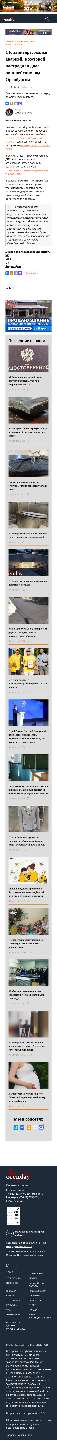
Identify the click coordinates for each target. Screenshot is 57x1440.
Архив (9, 1272)
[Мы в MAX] (41, 1127)
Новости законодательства (38, 1316)
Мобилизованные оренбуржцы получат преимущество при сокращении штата (25, 380)
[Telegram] (16, 103)
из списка (28, 1427)
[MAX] (20, 103)
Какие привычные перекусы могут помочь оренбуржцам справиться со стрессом (28, 432)
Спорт (32, 1305)
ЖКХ (8, 1309)
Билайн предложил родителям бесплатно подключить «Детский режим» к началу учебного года (27, 892)
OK (7, 262)
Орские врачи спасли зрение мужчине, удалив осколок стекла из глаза (28, 485)
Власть (10, 1295)
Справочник (36, 1273)
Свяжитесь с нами (17, 1185)
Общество (35, 1300)
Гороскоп (12, 1282)
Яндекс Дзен (13, 266)
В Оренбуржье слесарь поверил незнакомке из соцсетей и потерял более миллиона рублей (27, 1046)
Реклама (11, 1290)
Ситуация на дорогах (36, 1284)
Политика (35, 1295)
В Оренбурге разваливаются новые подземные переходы (28, 582)
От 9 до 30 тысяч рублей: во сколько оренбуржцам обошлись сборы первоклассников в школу (27, 840)
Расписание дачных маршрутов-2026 (15, 1325)
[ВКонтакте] (7, 103)
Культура (11, 1305)
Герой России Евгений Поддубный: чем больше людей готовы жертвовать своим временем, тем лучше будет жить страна (28, 736)
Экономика (13, 1300)
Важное (33, 1278)
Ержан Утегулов (23, 112)
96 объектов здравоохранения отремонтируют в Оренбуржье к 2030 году (26, 994)
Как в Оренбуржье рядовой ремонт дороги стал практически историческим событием (28, 632)
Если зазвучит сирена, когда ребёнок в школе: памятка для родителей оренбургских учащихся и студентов (28, 789)
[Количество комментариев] (31, 389)
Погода (33, 1309)
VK (7, 255)
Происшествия (37, 1290)
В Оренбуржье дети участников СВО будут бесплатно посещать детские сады (26, 943)
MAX (8, 259)
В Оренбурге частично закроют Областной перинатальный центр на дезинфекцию (27, 1097)
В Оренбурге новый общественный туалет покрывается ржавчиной (28, 535)
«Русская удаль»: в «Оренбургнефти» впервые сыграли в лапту (28, 683)
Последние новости (27, 340)
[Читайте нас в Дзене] (35, 1127)
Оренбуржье (13, 1314)
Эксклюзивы (13, 1278)
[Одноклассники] (11, 103)
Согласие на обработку (20, 1242)
